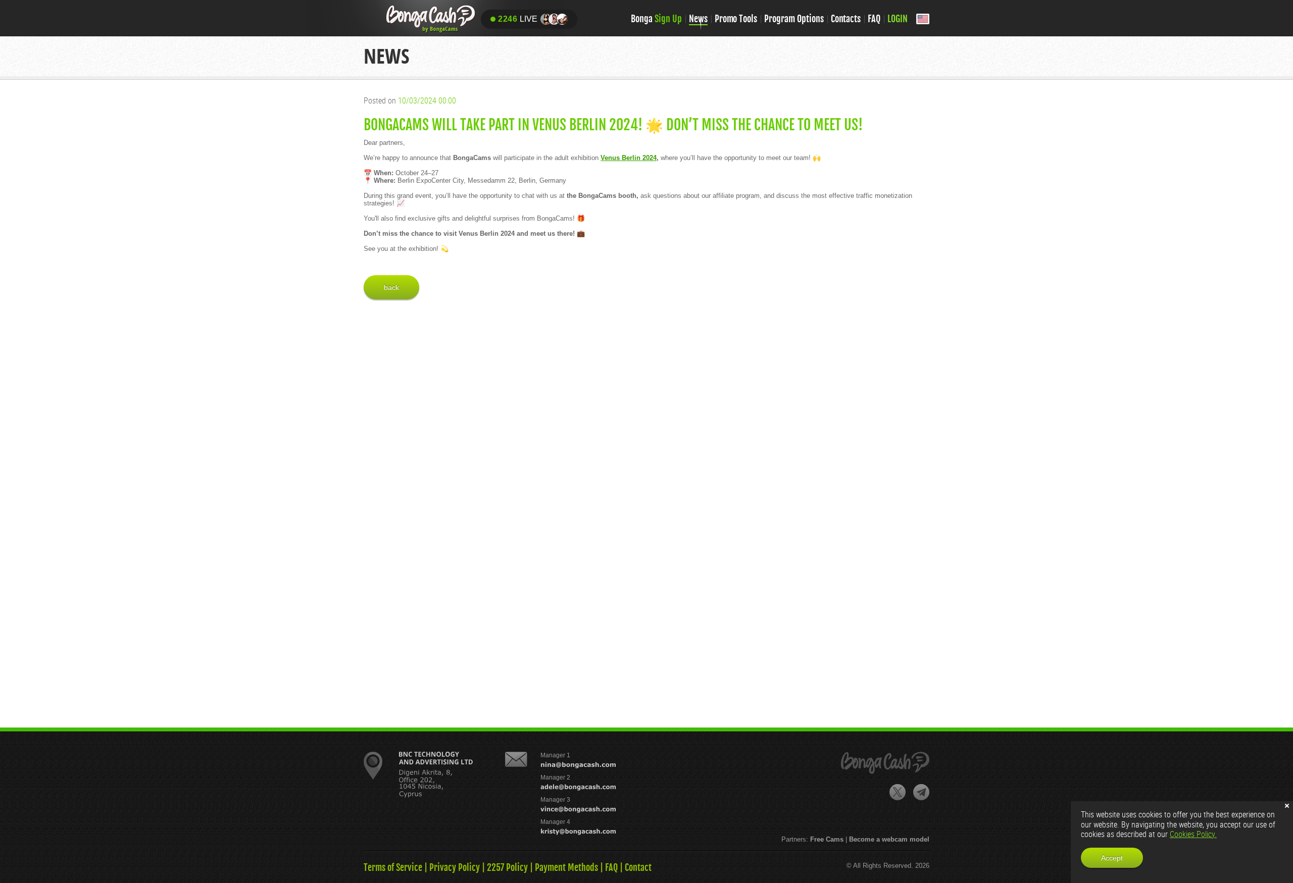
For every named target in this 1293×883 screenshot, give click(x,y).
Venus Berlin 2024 (629, 158)
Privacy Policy (454, 867)
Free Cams (826, 839)
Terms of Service (393, 867)
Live (517, 19)
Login (897, 18)
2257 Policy (507, 867)
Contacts (846, 18)
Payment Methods (566, 867)
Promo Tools (736, 18)
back (391, 287)
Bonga (656, 18)
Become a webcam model (889, 839)
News (698, 18)
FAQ (874, 18)
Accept (1112, 858)
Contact (638, 867)
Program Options (793, 18)
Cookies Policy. (1193, 834)
